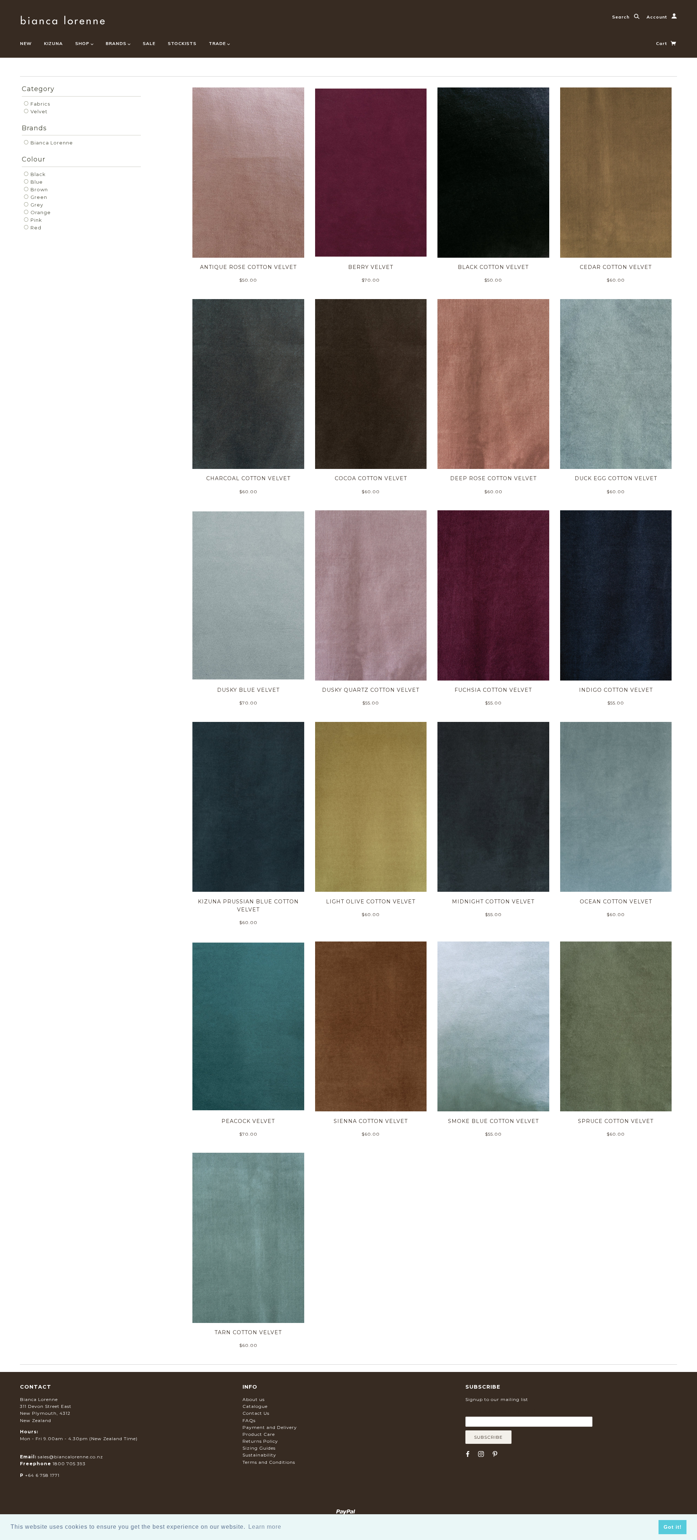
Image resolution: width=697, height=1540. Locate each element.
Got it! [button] (673, 1527)
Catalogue (255, 1406)
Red (35, 227)
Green (38, 197)
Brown (38, 189)
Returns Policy (260, 1441)
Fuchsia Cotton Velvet (493, 690)
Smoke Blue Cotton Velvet (493, 1121)
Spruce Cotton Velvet (615, 1121)
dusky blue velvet (248, 690)
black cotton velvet (493, 267)
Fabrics (39, 104)
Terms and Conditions (268, 1462)
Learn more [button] (264, 1527)
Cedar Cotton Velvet (616, 267)
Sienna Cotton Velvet (371, 1121)
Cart (662, 43)
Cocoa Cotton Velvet (371, 478)
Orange (40, 212)
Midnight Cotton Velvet (493, 901)
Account (657, 17)
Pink (35, 220)
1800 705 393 (69, 1463)
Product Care (258, 1434)
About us (253, 1399)
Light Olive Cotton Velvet (370, 901)
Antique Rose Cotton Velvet (248, 267)
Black (37, 174)
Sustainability (259, 1455)
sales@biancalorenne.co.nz (70, 1456)
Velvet (38, 111)
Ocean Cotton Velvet (616, 901)
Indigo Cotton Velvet (616, 690)
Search (621, 17)
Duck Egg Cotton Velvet (616, 478)
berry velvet (370, 267)
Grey (36, 205)
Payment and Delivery (269, 1427)
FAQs (249, 1420)
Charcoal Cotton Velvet (248, 478)
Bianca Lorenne (51, 143)
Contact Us (255, 1413)
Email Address (500, 1411)
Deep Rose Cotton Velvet (493, 478)
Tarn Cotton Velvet (248, 1332)
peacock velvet (248, 1121)
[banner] (62, 19)
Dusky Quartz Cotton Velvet (370, 690)
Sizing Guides (259, 1448)
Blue (36, 182)
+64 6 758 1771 (42, 1475)
